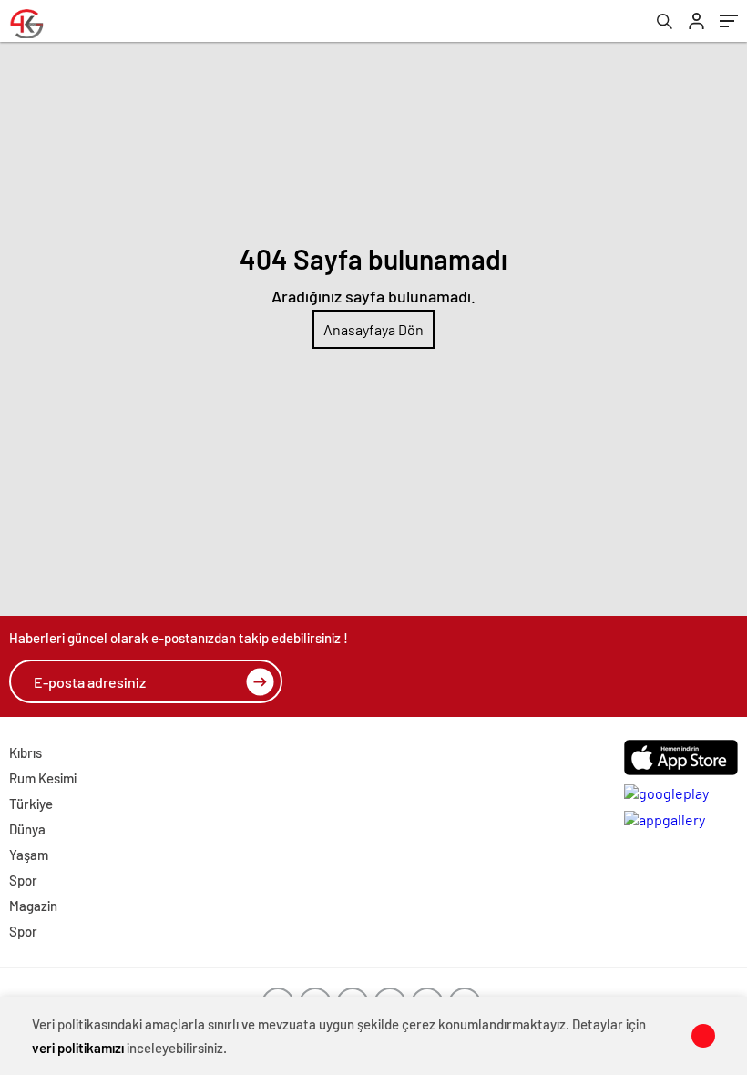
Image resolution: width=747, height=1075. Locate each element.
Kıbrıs (25, 752)
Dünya (27, 829)
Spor (23, 880)
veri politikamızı (78, 1047)
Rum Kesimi (43, 778)
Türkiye (31, 803)
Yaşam (28, 854)
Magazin (33, 905)
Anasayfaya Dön (373, 329)
